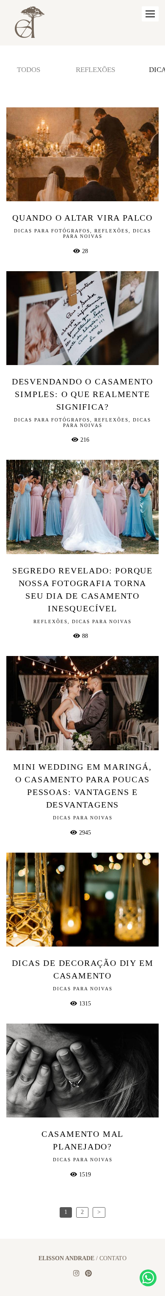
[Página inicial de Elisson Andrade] (29, 22)
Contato (112, 1258)
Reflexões (95, 70)
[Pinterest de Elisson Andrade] (88, 1273)
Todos (28, 70)
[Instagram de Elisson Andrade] (76, 1273)
